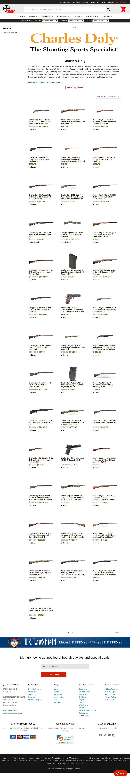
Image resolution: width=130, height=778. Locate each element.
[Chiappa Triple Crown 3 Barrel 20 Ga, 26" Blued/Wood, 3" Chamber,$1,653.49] (41, 299)
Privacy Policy (110, 697)
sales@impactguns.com (13, 713)
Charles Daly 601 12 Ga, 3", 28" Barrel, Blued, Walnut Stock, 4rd (41, 609)
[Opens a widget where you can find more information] (120, 773)
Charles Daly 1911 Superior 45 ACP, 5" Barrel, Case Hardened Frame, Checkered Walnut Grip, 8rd (72, 310)
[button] (64, 739)
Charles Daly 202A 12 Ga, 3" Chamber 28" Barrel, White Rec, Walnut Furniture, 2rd (104, 122)
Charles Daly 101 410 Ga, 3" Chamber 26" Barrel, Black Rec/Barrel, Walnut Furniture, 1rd (73, 159)
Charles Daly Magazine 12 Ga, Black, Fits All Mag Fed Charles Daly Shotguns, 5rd (72, 385)
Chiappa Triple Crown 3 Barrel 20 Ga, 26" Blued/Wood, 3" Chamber (40, 309)
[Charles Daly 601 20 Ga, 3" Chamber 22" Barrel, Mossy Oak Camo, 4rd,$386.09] (72, 336)
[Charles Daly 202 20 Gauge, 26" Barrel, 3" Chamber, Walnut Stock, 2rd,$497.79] (41, 336)
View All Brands (85, 716)
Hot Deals (91, 16)
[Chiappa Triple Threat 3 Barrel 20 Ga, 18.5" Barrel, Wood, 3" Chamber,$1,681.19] (104, 261)
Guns (20, 16)
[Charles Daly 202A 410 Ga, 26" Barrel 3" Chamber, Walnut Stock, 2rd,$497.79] (104, 148)
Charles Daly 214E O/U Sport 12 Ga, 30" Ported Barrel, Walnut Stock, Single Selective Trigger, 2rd (41, 498)
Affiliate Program (35, 700)
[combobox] (65, 9)
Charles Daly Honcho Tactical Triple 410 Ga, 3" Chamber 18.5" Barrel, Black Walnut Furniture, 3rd (104, 348)
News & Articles (34, 689)
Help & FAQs (109, 692)
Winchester (84, 705)
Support (106, 16)
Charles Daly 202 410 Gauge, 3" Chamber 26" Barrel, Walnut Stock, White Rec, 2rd (104, 234)
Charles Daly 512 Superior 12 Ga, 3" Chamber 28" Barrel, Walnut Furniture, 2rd (41, 460)
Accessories (63, 16)
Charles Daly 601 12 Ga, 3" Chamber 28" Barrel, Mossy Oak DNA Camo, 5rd (73, 122)
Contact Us (109, 700)
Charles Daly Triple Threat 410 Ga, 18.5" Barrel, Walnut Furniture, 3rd (40, 385)
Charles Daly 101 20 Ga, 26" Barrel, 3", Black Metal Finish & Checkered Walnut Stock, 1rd (72, 197)
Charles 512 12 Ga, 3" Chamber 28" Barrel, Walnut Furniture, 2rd (105, 421)
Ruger (81, 700)
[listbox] (112, 97)
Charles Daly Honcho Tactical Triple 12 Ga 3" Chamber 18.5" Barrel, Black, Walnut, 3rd (40, 122)
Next (117, 633)
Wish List (95, 2)
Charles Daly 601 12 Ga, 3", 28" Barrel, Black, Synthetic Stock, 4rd (40, 234)
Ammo (32, 16)
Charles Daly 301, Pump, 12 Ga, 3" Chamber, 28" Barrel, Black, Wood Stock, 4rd (40, 197)
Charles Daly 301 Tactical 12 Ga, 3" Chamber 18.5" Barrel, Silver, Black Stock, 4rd (104, 309)
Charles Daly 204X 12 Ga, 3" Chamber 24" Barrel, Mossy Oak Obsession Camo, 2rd (73, 422)
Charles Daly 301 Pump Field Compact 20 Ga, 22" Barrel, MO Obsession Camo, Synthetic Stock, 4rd (72, 498)
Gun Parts (46, 16)
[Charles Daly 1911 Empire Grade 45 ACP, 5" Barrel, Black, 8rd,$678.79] (72, 449)
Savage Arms (84, 692)
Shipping (32, 694)
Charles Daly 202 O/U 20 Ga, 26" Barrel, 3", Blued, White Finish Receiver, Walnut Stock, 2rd (72, 536)
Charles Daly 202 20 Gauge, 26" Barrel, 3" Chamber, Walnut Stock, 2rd (41, 347)
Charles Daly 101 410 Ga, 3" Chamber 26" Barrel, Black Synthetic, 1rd (39, 159)
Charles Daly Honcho (74, 88)
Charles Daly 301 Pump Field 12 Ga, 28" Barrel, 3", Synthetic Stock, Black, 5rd (104, 197)
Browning (83, 689)
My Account (65, 2)
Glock (81, 702)
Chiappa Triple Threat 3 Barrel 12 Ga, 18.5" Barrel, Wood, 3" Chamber (72, 234)
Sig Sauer (83, 697)
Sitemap (31, 697)
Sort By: (100, 97)
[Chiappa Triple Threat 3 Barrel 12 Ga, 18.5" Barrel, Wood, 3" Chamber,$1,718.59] (72, 224)
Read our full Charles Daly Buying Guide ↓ (44, 82)
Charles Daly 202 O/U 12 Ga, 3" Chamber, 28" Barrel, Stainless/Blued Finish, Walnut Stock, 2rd (104, 498)
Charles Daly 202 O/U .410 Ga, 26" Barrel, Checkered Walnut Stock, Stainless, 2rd (40, 535)
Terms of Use (109, 694)
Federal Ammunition (87, 710)
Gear (77, 16)
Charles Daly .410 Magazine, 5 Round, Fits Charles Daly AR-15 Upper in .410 (72, 272)
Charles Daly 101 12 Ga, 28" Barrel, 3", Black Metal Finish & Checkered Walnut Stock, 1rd (104, 535)
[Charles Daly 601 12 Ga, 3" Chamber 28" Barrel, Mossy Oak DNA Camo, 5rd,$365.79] (72, 111)
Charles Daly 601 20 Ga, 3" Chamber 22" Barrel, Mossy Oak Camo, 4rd (73, 347)
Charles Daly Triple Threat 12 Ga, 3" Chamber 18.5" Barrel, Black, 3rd (41, 422)
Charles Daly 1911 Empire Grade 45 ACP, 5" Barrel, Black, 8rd (72, 459)
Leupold (82, 708)
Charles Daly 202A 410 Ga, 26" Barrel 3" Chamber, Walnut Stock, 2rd (104, 159)
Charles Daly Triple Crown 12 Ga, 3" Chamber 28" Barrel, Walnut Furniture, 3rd (41, 272)
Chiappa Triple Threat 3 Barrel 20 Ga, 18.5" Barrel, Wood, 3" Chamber (104, 272)
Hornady (82, 694)
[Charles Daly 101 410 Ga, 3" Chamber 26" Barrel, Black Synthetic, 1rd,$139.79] (41, 148)
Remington (83, 713)
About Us (32, 692)
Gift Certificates (80, 2)
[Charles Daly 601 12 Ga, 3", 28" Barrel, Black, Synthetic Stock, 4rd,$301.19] (41, 224)
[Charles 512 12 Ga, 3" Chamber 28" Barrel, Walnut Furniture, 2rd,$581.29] (104, 412)
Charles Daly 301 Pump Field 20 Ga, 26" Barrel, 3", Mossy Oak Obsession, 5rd (41, 573)
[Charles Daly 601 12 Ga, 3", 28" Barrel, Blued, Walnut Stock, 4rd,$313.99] (41, 599)
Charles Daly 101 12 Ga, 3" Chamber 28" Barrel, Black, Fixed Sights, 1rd (103, 385)
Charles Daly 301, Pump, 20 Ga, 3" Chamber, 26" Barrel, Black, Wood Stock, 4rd (104, 460)
